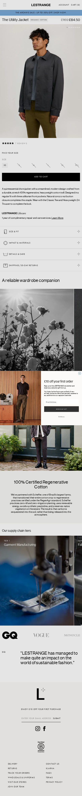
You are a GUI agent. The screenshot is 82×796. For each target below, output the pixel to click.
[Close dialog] (79, 373)
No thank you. (62, 416)
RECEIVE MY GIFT (61, 409)
